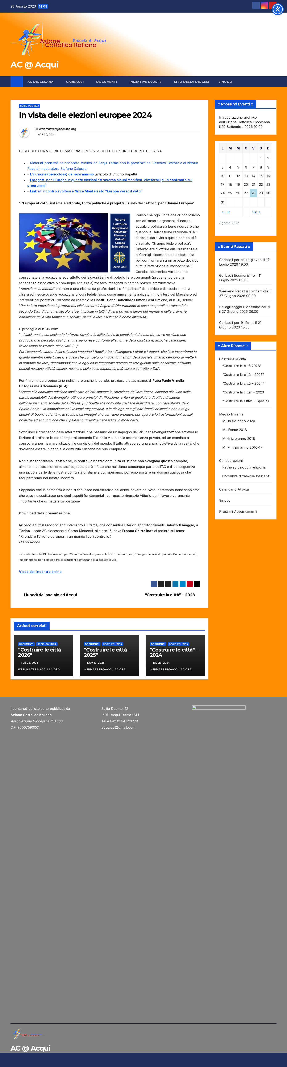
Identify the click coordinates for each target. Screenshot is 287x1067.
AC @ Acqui (34, 64)
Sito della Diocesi (191, 82)
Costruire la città (232, 359)
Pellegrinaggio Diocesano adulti (244, 307)
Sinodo (225, 82)
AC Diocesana (41, 82)
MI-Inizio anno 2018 (238, 438)
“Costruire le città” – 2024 (174, 652)
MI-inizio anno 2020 (238, 421)
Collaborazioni (231, 460)
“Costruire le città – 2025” (107, 652)
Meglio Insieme (231, 414)
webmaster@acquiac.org (57, 129)
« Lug (226, 212)
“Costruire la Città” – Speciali (245, 401)
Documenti (107, 82)
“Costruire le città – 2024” (243, 383)
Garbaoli (75, 82)
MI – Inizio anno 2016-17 (242, 447)
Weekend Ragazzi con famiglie (244, 291)
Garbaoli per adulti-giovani (240, 260)
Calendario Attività (234, 489)
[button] (273, 82)
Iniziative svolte (146, 82)
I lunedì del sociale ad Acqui (50, 595)
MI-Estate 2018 (234, 430)
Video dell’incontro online (40, 572)
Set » (256, 212)
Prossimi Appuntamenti (238, 511)
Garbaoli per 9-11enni (236, 323)
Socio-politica (29, 106)
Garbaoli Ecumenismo (237, 275)
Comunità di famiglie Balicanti (246, 476)
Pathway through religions (243, 467)
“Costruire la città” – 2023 (170, 595)
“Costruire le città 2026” (39, 652)
